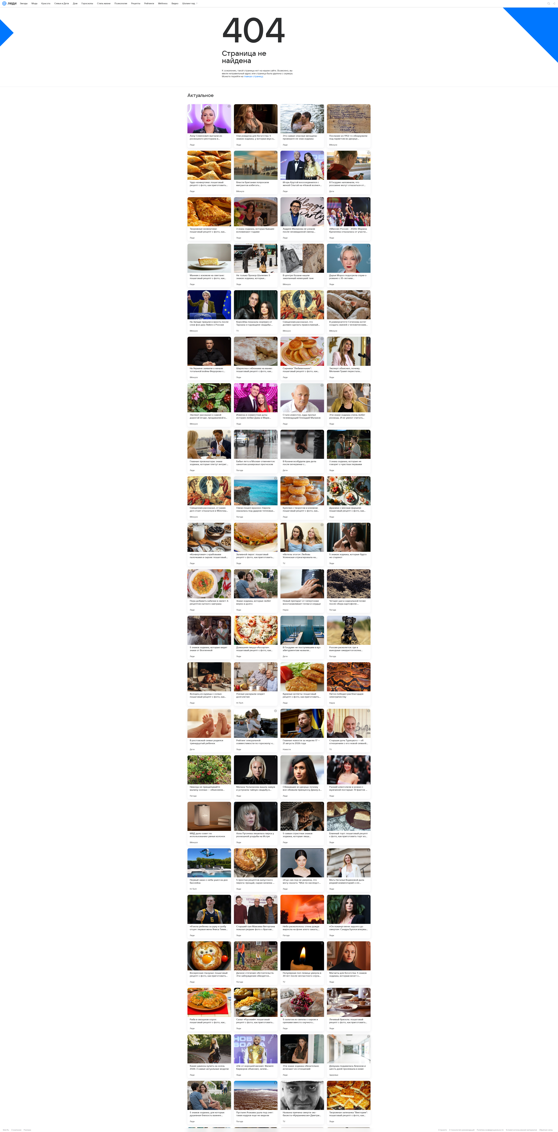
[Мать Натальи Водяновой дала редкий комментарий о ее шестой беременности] (349, 870)
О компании (16, 1130)
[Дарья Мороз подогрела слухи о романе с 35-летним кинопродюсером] (349, 265)
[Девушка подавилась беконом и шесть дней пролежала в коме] (349, 1056)
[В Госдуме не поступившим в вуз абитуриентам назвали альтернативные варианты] (302, 637)
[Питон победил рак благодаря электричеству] (349, 684)
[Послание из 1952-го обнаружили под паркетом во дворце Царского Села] (349, 126)
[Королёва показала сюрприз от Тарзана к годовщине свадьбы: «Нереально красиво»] (256, 312)
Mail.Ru (6, 1130)
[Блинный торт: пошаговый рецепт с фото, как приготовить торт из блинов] (349, 823)
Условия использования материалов (521, 1130)
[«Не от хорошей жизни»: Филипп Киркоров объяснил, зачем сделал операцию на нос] (256, 1056)
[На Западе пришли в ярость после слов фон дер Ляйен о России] (209, 312)
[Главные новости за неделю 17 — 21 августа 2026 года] (302, 730)
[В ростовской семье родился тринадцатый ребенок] (209, 730)
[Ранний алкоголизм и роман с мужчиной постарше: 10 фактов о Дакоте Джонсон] (349, 777)
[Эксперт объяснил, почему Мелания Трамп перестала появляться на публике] (349, 358)
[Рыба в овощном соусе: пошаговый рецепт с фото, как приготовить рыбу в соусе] (209, 1009)
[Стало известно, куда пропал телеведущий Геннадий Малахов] (302, 405)
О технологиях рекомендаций (461, 1130)
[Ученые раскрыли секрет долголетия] (256, 684)
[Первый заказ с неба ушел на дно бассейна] (209, 870)
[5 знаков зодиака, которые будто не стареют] (349, 544)
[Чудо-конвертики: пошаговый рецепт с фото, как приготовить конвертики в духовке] (209, 172)
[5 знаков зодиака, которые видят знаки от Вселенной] (209, 637)
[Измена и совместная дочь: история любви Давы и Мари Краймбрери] (256, 405)
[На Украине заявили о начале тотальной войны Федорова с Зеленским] (209, 358)
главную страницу (253, 76)
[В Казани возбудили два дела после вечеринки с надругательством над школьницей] (302, 451)
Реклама (27, 1130)
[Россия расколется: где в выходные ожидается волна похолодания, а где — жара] (349, 637)
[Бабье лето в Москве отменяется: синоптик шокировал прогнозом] (256, 451)
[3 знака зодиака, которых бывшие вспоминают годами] (256, 219)
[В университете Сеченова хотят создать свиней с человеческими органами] (349, 312)
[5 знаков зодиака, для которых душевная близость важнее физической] (209, 1102)
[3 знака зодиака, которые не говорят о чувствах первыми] (349, 451)
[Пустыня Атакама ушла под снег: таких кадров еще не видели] (256, 1102)
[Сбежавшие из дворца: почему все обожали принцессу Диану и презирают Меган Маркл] (302, 777)
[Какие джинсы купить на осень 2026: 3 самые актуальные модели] (209, 1056)
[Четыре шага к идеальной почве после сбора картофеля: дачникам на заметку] (349, 591)
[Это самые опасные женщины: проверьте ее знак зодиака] (302, 126)
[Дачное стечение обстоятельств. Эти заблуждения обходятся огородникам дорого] (256, 963)
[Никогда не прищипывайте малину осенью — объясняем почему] (209, 777)
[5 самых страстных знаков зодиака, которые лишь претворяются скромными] (302, 823)
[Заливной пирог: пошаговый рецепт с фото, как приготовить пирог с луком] (256, 544)
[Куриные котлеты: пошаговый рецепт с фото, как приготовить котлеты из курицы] (302, 684)
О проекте (442, 1130)
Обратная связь (546, 1130)
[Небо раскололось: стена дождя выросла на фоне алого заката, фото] (302, 916)
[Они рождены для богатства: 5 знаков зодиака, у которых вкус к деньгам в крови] (256, 126)
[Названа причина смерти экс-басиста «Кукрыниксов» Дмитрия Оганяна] (302, 1102)
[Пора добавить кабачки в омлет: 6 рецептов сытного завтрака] (209, 591)
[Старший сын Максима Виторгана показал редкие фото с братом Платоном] (256, 916)
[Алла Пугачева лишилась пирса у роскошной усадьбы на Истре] (256, 823)
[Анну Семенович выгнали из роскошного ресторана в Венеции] (209, 126)
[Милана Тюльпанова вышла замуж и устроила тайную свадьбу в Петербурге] (256, 777)
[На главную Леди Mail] (11, 3)
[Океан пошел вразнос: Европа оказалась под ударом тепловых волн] (256, 498)
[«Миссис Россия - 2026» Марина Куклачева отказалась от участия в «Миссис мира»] (349, 219)
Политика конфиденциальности (490, 1130)
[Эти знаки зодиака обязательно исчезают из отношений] (302, 1056)
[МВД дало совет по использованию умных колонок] (209, 823)
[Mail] (4, 3)
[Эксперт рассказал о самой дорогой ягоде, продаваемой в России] (209, 405)
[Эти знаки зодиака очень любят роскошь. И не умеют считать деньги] (349, 405)
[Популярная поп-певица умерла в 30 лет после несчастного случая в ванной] (302, 963)
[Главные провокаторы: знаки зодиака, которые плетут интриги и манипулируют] (209, 451)
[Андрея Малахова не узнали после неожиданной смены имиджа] (302, 219)
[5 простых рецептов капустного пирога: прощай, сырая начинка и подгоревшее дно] (256, 870)
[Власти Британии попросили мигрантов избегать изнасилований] (256, 172)
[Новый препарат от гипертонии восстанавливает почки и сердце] (302, 591)
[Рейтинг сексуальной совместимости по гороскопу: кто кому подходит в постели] (256, 730)
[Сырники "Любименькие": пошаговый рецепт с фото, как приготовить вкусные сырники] (302, 358)
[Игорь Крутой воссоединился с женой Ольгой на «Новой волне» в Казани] (302, 172)
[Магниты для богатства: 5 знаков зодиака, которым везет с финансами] (349, 963)
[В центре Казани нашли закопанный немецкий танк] (302, 265)
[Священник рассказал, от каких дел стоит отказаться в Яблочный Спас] (209, 498)
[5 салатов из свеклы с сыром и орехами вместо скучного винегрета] (302, 1009)
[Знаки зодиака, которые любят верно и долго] (256, 591)
